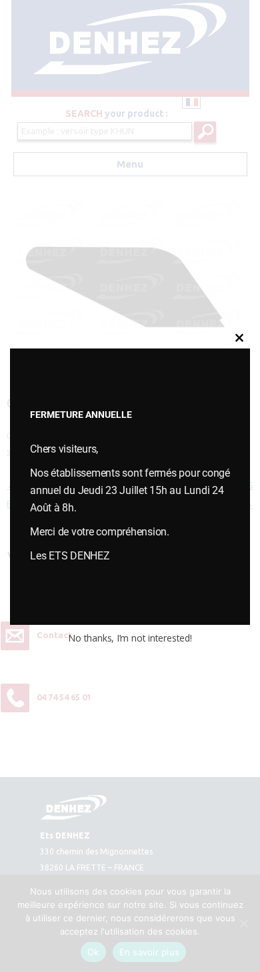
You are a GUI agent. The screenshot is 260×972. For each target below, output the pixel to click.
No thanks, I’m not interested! (129, 638)
